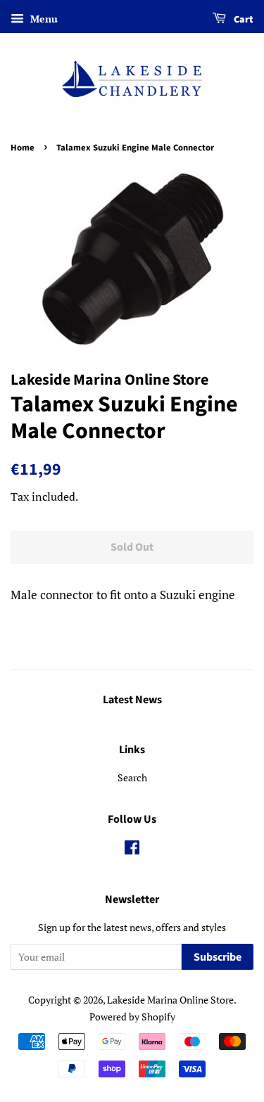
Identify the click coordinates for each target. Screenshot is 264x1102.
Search (132, 777)
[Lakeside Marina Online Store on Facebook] (132, 850)
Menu (42, 18)
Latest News (132, 699)
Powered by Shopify (132, 1016)
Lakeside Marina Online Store (170, 999)
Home (22, 147)
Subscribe (217, 957)
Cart (242, 20)
